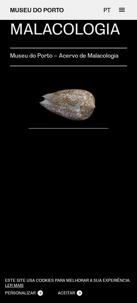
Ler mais (14, 285)
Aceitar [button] (66, 293)
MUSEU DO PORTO (37, 10)
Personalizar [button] (20, 293)
